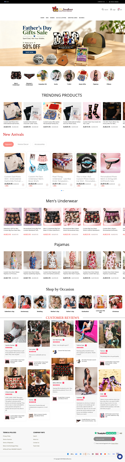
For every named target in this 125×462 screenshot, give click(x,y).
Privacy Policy (6, 436)
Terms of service (7, 439)
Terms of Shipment (8, 442)
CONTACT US (101, 2)
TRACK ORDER (114, 2)
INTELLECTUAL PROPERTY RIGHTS (12, 449)
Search (35, 436)
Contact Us (36, 442)
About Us (35, 439)
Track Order (36, 446)
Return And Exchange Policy (10, 446)
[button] (104, 9)
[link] (42, 17)
